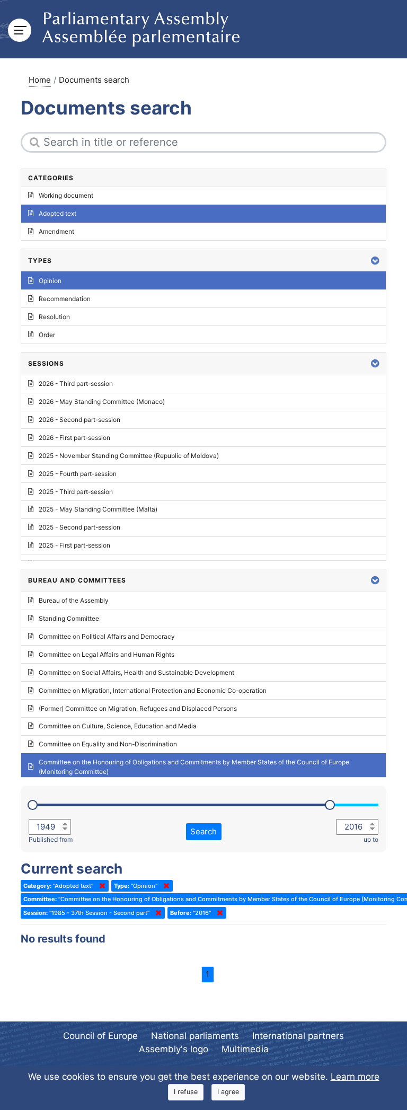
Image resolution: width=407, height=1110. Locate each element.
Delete (100, 885)
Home (40, 80)
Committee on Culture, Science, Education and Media (118, 726)
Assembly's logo (173, 1049)
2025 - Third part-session (76, 492)
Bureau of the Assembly (74, 600)
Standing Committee (69, 618)
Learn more (355, 1076)
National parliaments (195, 1035)
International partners (298, 1035)
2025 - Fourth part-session (78, 474)
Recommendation (65, 299)
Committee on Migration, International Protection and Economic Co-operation (153, 690)
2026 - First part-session (74, 438)
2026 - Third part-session (76, 383)
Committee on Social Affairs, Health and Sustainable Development (136, 672)
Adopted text (57, 213)
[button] (375, 260)
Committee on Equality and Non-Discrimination (108, 744)
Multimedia (245, 1049)
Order (47, 335)
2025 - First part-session (74, 545)
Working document (66, 195)
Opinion (50, 281)
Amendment (56, 231)
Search (203, 831)
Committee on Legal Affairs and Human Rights (106, 654)
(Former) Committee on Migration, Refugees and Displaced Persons (138, 708)
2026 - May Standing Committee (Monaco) (102, 402)
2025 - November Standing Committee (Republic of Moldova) (129, 456)
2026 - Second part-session (79, 420)
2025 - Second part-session (79, 527)
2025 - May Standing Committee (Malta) (98, 509)
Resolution (54, 317)
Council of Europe (100, 1035)
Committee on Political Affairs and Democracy (107, 636)
